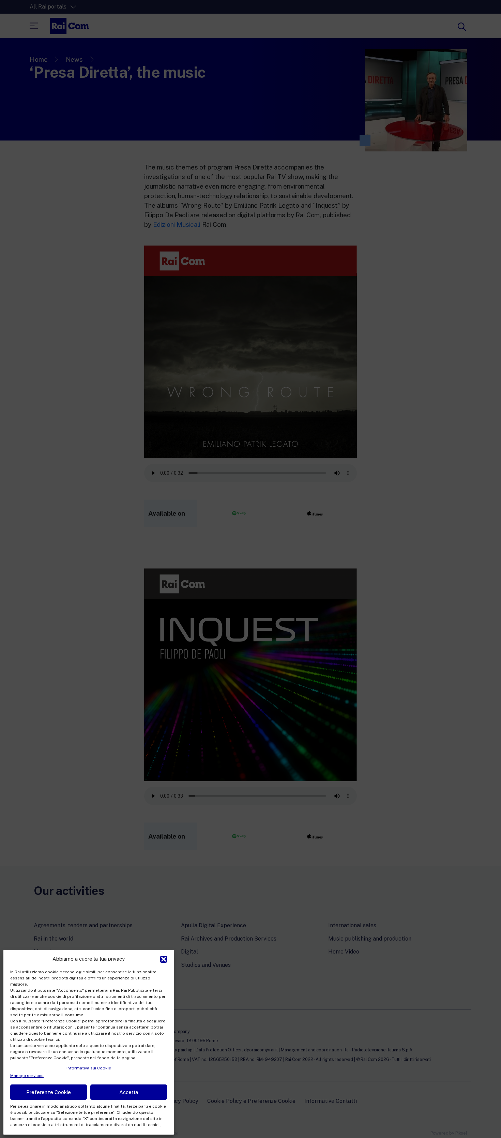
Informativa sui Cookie (88, 1068)
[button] (163, 958)
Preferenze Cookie (48, 1092)
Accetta (128, 1092)
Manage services (27, 1076)
